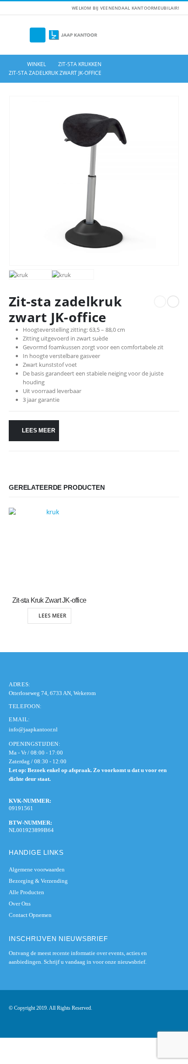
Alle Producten (26, 892)
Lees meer (38, 430)
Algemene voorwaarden (37, 869)
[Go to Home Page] (12, 64)
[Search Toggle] (17, 35)
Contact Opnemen (30, 915)
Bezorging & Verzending (38, 881)
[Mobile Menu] (37, 35)
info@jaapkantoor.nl (33, 729)
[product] (49, 548)
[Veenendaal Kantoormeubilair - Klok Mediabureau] (73, 35)
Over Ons (20, 903)
